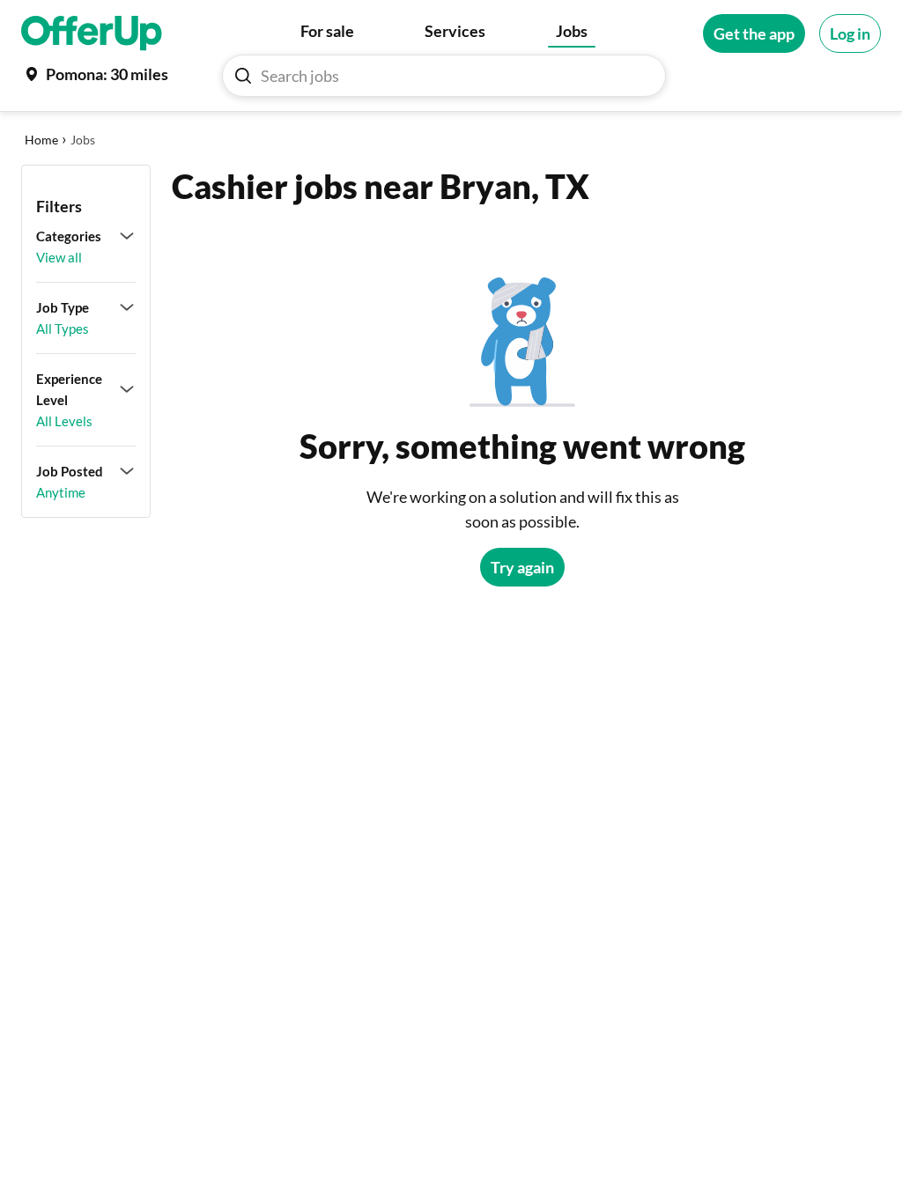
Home (41, 139)
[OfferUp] (91, 33)
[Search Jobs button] (243, 75)
